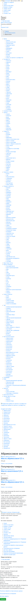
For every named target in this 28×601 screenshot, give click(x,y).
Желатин (8, 197)
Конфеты (8, 165)
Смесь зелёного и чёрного (13, 327)
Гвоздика (8, 194)
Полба (7, 277)
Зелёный (8, 308)
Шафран (8, 247)
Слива (7, 87)
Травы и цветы (10, 322)
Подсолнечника (10, 176)
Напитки (6, 388)
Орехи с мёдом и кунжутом (13, 143)
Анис (7, 189)
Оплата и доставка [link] (8, 5)
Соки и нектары (10, 391)
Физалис (8, 107)
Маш (7, 269)
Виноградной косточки (12, 352)
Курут (7, 297)
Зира (7, 198)
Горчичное (9, 344)
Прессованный (10, 321)
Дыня (7, 70)
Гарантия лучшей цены (9, 554)
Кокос (7, 98)
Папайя (8, 101)
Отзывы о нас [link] (7, 13)
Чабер (7, 244)
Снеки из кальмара (11, 303)
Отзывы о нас (7, 532)
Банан (7, 67)
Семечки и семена (8, 172)
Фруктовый (9, 325)
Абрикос (8, 62)
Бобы (7, 296)
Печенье (8, 162)
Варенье (8, 159)
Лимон (8, 96)
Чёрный (8, 319)
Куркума (8, 209)
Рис (7, 280)
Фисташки (9, 53)
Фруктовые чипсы (8, 263)
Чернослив (9, 93)
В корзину (4, 478)
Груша (7, 68)
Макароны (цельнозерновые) (13, 289)
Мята (7, 250)
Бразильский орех (11, 42)
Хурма (7, 90)
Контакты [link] (6, 11)
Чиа (7, 175)
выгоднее (7, 0)
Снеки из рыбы (10, 300)
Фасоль (8, 285)
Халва (7, 150)
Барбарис (8, 192)
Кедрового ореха (10, 355)
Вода (7, 390)
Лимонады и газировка (12, 393)
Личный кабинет (8, 537)
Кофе (5, 379)
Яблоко (8, 95)
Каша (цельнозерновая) (12, 267)
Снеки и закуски (8, 294)
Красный (8, 332)
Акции (5, 523)
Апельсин (8, 60)
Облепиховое (9, 357)
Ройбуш (8, 324)
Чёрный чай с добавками (12, 330)
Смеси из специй (10, 236)
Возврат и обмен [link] (8, 7)
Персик (8, 85)
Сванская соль (10, 233)
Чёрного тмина (10, 366)
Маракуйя (8, 100)
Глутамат (8, 261)
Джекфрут (9, 71)
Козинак (8, 134)
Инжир (8, 75)
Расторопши (9, 183)
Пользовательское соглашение (12, 548)
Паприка (8, 259)
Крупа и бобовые (8, 264)
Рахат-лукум (9, 145)
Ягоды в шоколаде (11, 151)
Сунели (8, 253)
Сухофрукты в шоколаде (12, 148)
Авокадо (8, 374)
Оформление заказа (9, 535)
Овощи (8, 397)
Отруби (8, 274)
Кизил (7, 78)
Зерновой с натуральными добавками (16, 385)
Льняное (8, 350)
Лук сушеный (9, 212)
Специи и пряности (9, 186)
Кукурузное (9, 347)
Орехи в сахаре (10, 140)
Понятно (3, 599)
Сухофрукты (7, 59)
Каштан (8, 56)
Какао (7, 386)
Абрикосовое (9, 338)
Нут (7, 270)
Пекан (7, 51)
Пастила (8, 164)
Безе (7, 170)
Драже (8, 132)
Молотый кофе (10, 383)
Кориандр (8, 205)
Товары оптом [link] (7, 8)
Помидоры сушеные (11, 228)
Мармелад (9, 137)
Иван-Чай (8, 310)
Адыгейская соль (10, 256)
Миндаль (8, 49)
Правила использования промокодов (13, 553)
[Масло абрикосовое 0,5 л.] (8, 456)
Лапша (8, 291)
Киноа (7, 173)
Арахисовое (9, 341)
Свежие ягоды (10, 401)
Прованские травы (11, 230)
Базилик (8, 190)
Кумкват (8, 81)
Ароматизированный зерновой (14, 380)
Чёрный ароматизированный (13, 317)
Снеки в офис (7, 529)
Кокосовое (9, 372)
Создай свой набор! (6, 409)
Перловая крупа (10, 275)
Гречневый (9, 328)
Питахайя (8, 104)
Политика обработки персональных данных (11, 591)
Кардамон (8, 201)
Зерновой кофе (10, 382)
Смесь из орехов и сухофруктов (14, 57)
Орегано (8, 222)
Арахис (8, 40)
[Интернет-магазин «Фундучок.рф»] (10, 512)
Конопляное (9, 346)
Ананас (8, 65)
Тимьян (8, 255)
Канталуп (8, 128)
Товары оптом (7, 528)
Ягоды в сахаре (10, 161)
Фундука (8, 361)
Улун (7, 316)
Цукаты (5, 112)
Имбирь (8, 118)
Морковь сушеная (10, 217)
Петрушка (8, 227)
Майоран (8, 214)
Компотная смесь (10, 79)
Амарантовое (9, 339)
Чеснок (8, 245)
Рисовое (8, 358)
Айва (7, 64)
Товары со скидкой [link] (9, 2)
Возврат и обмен (8, 526)
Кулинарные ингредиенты (12, 258)
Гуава (7, 103)
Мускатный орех (10, 220)
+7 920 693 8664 (5, 21)
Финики (8, 89)
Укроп (7, 241)
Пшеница (8, 278)
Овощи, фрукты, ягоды (9, 396)
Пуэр (7, 313)
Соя (7, 283)
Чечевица (8, 286)
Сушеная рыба (10, 302)
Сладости (6, 131)
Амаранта (8, 180)
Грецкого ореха (10, 354)
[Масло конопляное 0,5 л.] (8, 469)
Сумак (8, 238)
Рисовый (8, 335)
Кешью (8, 46)
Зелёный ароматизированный (14, 306)
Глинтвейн (9, 248)
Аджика (8, 187)
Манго (7, 84)
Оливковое (9, 368)
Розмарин (8, 231)
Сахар (7, 147)
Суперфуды (6, 377)
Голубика (8, 109)
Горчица (8, 195)
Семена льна (9, 234)
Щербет (8, 167)
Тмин (7, 239)
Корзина (6, 534)
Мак (7, 216)
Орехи (5, 38)
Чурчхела (8, 153)
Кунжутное (9, 349)
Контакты (6, 531)
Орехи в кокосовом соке (12, 139)
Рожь (7, 281)
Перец (7, 225)
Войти (2, 22)
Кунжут (8, 208)
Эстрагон (8, 252)
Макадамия (9, 48)
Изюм (7, 73)
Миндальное (9, 375)
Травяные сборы (10, 314)
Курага (8, 82)
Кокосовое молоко (8, 394)
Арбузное (8, 343)
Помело (8, 106)
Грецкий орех (9, 43)
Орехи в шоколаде (11, 142)
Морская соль (9, 219)
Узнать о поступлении (6, 463)
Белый (8, 333)
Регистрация (8, 22)
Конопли (8, 181)
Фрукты (8, 399)
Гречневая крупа (10, 266)
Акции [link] (5, 4)
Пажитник (8, 223)
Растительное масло (9, 336)
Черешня (8, 92)
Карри (7, 203)
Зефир (7, 169)
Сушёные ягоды (8, 111)
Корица (8, 206)
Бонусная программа (9, 551)
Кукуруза (8, 299)
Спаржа (8, 292)
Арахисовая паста (11, 158)
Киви (7, 76)
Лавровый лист (10, 211)
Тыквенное (9, 360)
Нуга (7, 156)
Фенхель (8, 242)
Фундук (8, 54)
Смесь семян (9, 184)
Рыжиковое (9, 371)
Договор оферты (8, 550)
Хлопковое (9, 363)
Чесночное (9, 364)
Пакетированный (10, 311)
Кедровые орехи (10, 45)
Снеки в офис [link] (7, 10)
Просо (8, 288)
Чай (5, 305)
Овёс (7, 272)
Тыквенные (9, 178)
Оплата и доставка (8, 524)
